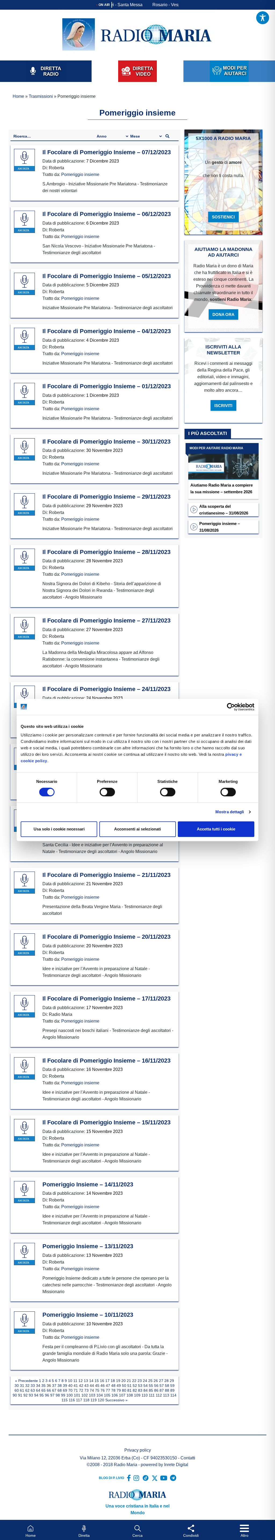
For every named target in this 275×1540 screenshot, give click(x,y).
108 (129, 1395)
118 (86, 1400)
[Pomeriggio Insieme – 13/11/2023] (24, 1254)
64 (38, 1390)
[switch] (107, 792)
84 (145, 1390)
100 (69, 1395)
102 (84, 1395)
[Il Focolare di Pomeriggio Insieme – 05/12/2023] (24, 284)
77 (108, 1390)
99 (63, 1395)
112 (159, 1395)
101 (77, 1395)
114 (173, 1395)
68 (59, 1390)
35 (43, 1385)
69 (65, 1390)
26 (156, 1381)
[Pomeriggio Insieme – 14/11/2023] (24, 1192)
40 (70, 1385)
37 (54, 1385)
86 (156, 1390)
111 (152, 1395)
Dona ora (223, 314)
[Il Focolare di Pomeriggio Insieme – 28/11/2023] (24, 560)
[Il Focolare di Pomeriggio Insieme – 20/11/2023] (24, 944)
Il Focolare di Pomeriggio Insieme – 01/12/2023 (106, 386)
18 (113, 1381)
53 (140, 1385)
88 (167, 1390)
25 (150, 1381)
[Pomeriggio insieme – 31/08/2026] (193, 526)
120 (101, 1400)
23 (140, 1381)
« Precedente (26, 1381)
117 (79, 1400)
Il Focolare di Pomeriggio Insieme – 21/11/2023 (106, 875)
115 (64, 1400)
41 (76, 1385)
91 (20, 1395)
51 (129, 1385)
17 (107, 1381)
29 (172, 1381)
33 (33, 1385)
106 (114, 1395)
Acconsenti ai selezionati (137, 829)
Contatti (187, 1458)
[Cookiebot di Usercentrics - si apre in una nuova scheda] (230, 707)
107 (122, 1395)
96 (47, 1395)
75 (97, 1390)
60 (17, 1390)
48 (113, 1385)
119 (94, 1400)
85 (151, 1390)
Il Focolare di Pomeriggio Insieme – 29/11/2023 (106, 496)
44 (92, 1385)
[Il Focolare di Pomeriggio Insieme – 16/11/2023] (24, 1068)
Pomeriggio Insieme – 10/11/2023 (87, 1314)
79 (119, 1390)
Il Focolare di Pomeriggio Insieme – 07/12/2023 (106, 152)
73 (86, 1390)
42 (81, 1385)
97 (52, 1395)
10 (70, 1381)
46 (102, 1385)
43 (86, 1385)
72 (81, 1390)
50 (124, 1385)
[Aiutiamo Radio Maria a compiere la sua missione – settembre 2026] (223, 461)
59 (172, 1385)
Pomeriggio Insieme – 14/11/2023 (87, 1184)
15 (97, 1381)
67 (54, 1390)
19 (118, 1381)
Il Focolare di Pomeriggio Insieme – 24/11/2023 (106, 689)
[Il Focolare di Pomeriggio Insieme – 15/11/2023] (24, 1130)
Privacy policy (137, 1450)
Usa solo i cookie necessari (59, 829)
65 (43, 1390)
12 (80, 1381)
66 (49, 1390)
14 (91, 1381)
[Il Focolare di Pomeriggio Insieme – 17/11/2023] (24, 1006)
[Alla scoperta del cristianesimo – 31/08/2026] (193, 509)
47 (108, 1385)
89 (172, 1390)
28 (166, 1381)
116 (72, 1400)
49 (119, 1385)
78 (113, 1390)
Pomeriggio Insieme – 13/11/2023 (87, 1246)
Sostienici (223, 217)
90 (15, 1395)
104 (99, 1395)
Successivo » (116, 1400)
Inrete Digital (176, 1464)
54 (145, 1385)
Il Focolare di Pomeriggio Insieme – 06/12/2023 (106, 214)
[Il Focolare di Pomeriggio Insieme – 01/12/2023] (24, 394)
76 (102, 1390)
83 (140, 1390)
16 (102, 1381)
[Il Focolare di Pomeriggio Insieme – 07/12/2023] (24, 160)
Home (18, 96)
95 (41, 1395)
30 (17, 1385)
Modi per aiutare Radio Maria (216, 448)
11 (75, 1381)
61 (22, 1390)
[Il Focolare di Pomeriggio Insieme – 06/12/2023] (24, 222)
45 (97, 1385)
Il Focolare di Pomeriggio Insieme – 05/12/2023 (106, 276)
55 (151, 1385)
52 (135, 1385)
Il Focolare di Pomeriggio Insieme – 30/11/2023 (106, 441)
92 (25, 1395)
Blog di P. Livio (111, 1478)
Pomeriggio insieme (80, 174)
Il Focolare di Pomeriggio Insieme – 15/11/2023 (106, 1122)
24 (145, 1381)
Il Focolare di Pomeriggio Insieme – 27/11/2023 (106, 620)
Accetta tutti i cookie (216, 829)
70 (70, 1390)
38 (59, 1385)
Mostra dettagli (229, 811)
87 (162, 1390)
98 (58, 1395)
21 (129, 1381)
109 (137, 1395)
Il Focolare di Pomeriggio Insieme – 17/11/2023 (106, 998)
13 (86, 1381)
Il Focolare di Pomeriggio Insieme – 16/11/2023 (106, 1060)
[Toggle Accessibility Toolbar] (263, 18)
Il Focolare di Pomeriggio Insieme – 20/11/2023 (106, 936)
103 (92, 1395)
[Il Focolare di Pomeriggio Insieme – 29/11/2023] (24, 504)
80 (124, 1390)
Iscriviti (223, 405)
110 (145, 1395)
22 (134, 1381)
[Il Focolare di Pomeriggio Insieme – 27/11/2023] (24, 628)
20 (123, 1381)
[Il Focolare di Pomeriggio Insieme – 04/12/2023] (24, 339)
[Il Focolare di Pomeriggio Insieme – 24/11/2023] (24, 697)
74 (92, 1390)
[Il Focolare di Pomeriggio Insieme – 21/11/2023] (24, 883)
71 (76, 1390)
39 (65, 1385)
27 (161, 1381)
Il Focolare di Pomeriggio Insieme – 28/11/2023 (106, 552)
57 (162, 1385)
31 (22, 1385)
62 (27, 1390)
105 (107, 1395)
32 (27, 1385)
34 (38, 1385)
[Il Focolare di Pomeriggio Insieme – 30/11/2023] (24, 449)
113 (166, 1395)
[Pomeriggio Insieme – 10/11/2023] (24, 1322)
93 (31, 1395)
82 (135, 1390)
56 (156, 1385)
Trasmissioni (41, 96)
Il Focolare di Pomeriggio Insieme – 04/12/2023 (106, 331)
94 (36, 1395)
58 (167, 1385)
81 (129, 1390)
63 (33, 1390)
